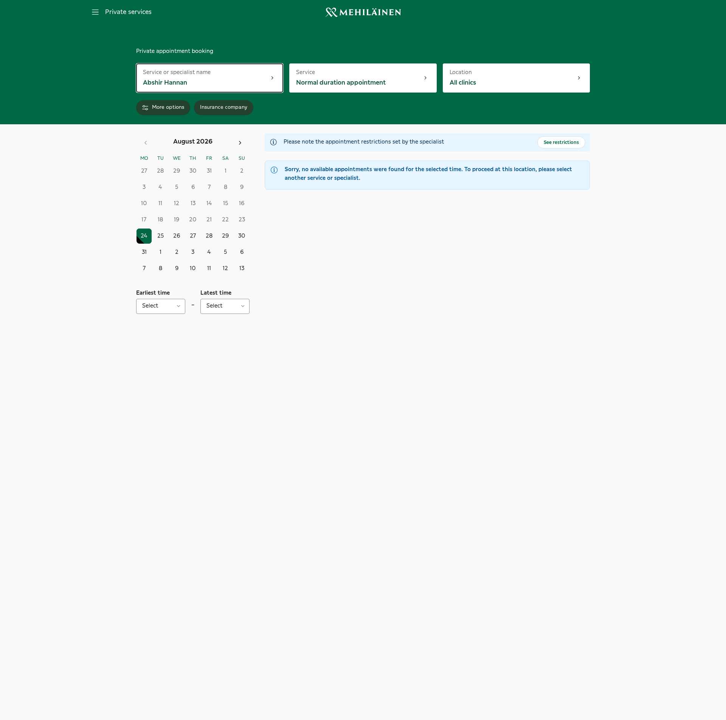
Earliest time (153, 293)
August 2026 (193, 142)
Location (461, 72)
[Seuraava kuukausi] (240, 142)
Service (313, 72)
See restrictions (561, 142)
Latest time (215, 293)
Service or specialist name (177, 72)
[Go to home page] (363, 12)
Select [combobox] (150, 306)
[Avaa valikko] (95, 12)
